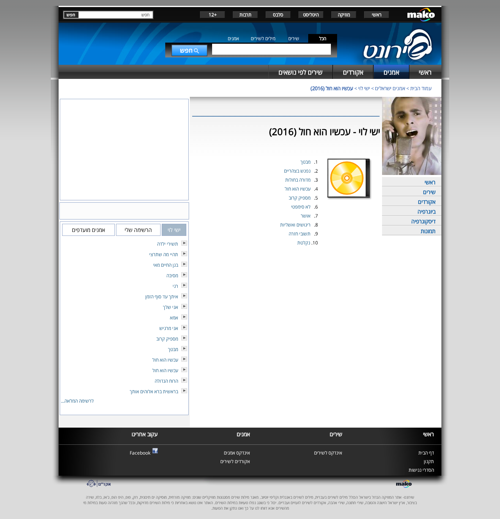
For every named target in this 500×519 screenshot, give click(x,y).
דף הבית (426, 452)
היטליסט (311, 14)
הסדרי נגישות (421, 470)
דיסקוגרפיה (423, 221)
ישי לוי (364, 88)
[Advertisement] (286, 266)
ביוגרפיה (427, 211)
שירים (293, 38)
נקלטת (303, 242)
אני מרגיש (168, 328)
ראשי (377, 14)
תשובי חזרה (300, 233)
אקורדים (427, 201)
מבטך (305, 162)
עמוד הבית (421, 88)
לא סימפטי (301, 206)
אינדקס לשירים (328, 452)
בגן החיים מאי (165, 265)
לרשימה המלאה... (77, 401)
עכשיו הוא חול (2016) (332, 88)
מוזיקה (344, 14)
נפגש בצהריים (297, 171)
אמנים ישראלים (390, 88)
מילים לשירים (263, 38)
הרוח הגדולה (166, 381)
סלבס (278, 14)
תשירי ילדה (167, 244)
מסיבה (172, 275)
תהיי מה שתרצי (163, 254)
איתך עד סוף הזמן (161, 296)
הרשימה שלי (138, 230)
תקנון (429, 461)
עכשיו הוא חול (298, 188)
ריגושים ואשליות (295, 224)
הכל (322, 38)
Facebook (140, 452)
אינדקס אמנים (237, 452)
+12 (213, 14)
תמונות (428, 231)
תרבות (245, 14)
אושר (306, 215)
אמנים (233, 38)
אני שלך (170, 307)
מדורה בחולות (298, 180)
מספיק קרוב (300, 197)
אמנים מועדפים (88, 230)
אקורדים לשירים (235, 461)
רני (175, 286)
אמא (174, 317)
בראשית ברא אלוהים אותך (154, 391)
